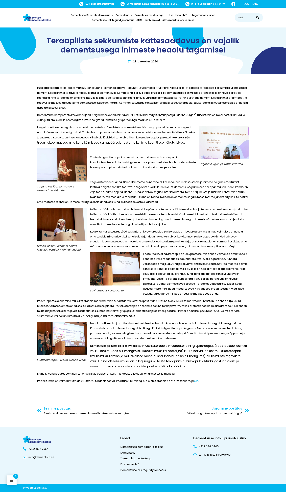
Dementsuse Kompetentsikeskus (90, 15)
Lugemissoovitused (203, 15)
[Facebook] (233, 4)
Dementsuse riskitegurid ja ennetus (113, 20)
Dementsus (122, 15)
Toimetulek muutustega (149, 15)
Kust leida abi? (178, 15)
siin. (196, 381)
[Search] (257, 17)
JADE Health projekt (148, 20)
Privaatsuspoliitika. (35, 488)
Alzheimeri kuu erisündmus (178, 20)
